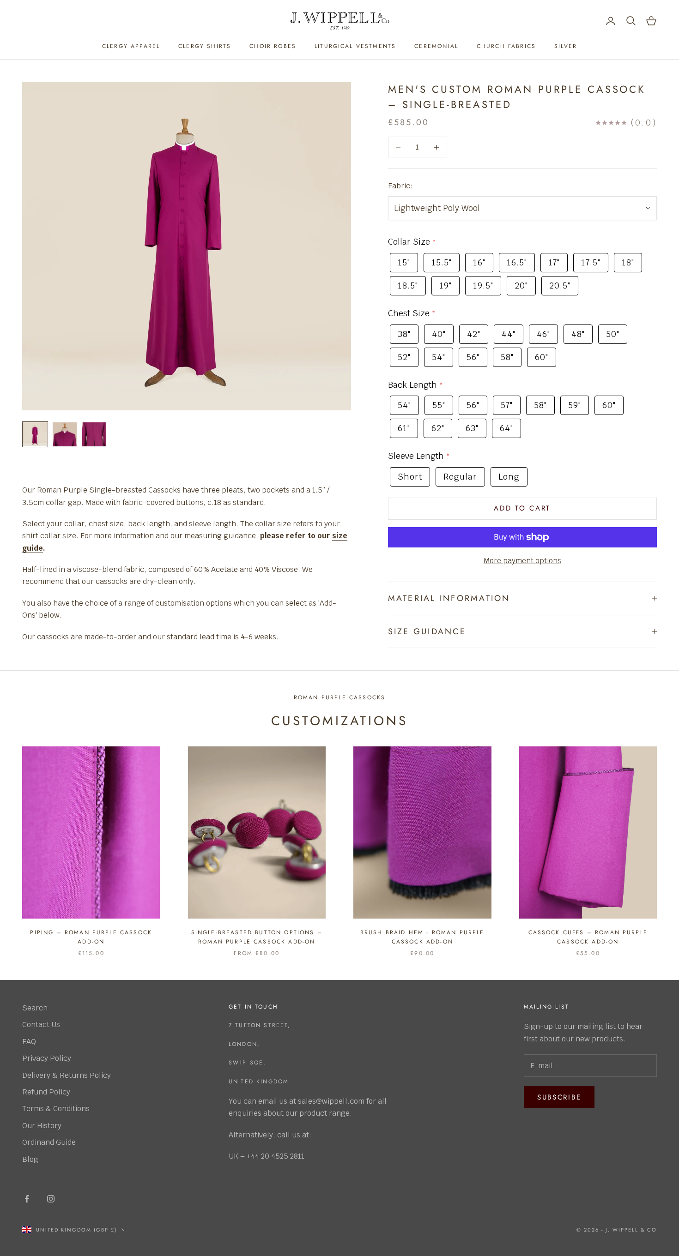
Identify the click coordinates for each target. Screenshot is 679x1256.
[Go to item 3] (94, 434)
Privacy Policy (46, 1058)
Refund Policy (46, 1092)
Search (35, 1008)
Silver (565, 46)
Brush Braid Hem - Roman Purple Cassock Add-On (422, 937)
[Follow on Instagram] (50, 1198)
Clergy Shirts (204, 46)
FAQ (29, 1041)
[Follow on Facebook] (26, 1198)
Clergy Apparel (131, 46)
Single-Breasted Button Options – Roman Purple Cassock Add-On (256, 937)
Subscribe (559, 1097)
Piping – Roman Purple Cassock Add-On (91, 937)
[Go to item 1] (35, 434)
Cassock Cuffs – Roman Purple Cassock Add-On (588, 937)
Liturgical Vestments (355, 46)
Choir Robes (272, 46)
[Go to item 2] (65, 434)
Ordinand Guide (49, 1142)
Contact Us (41, 1024)
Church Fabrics (506, 46)
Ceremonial (436, 46)
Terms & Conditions (56, 1108)
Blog (30, 1159)
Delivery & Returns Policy (66, 1075)
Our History (41, 1125)
